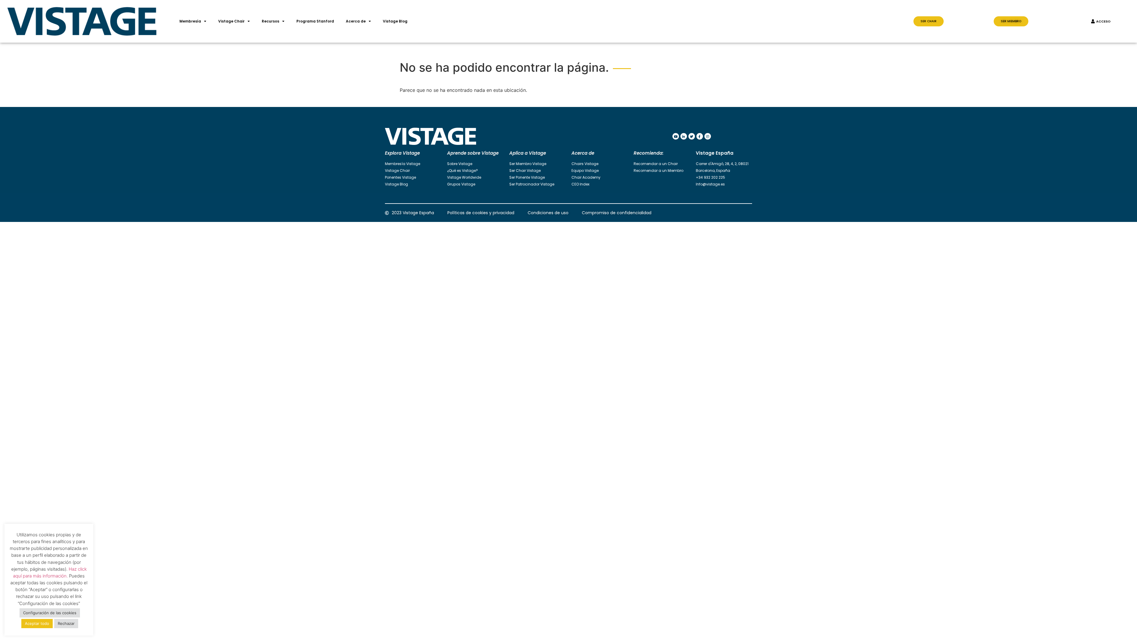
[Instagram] (707, 136)
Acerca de (356, 21)
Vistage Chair (231, 21)
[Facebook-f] (699, 136)
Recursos (270, 21)
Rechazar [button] (66, 623)
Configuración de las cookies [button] (49, 612)
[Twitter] (691, 136)
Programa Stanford (315, 21)
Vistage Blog (395, 21)
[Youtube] (675, 136)
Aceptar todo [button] (37, 623)
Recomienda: (649, 153)
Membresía (190, 21)
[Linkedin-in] (683, 136)
